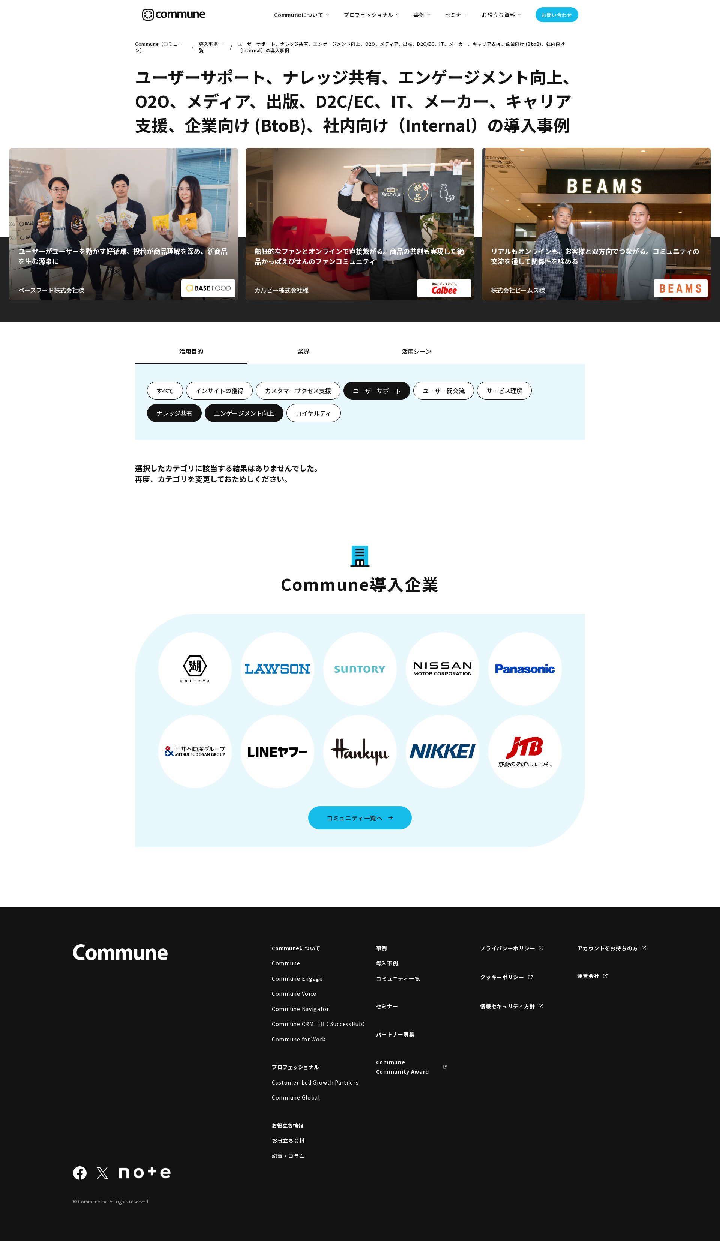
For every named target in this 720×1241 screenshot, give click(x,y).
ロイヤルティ (314, 413)
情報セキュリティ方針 (507, 1006)
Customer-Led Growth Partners (307, 1082)
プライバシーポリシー (507, 948)
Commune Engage (297, 978)
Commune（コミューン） (158, 47)
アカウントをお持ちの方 (607, 948)
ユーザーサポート (377, 390)
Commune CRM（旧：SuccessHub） (307, 1024)
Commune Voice (294, 993)
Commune (286, 963)
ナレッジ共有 (174, 413)
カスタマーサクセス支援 (298, 390)
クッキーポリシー (502, 977)
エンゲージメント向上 (244, 413)
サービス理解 (504, 390)
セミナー (456, 14)
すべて (165, 390)
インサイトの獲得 (219, 390)
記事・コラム (288, 1156)
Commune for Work (299, 1039)
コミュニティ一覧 (398, 978)
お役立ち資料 (288, 1140)
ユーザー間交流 (444, 390)
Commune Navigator (300, 1009)
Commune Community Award (402, 1066)
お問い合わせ (557, 14)
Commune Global (296, 1097)
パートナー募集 (395, 1034)
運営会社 (588, 976)
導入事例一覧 (211, 47)
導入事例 (387, 963)
